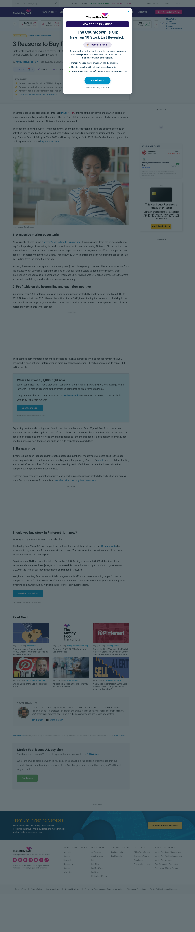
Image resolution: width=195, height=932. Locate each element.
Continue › (97, 80)
